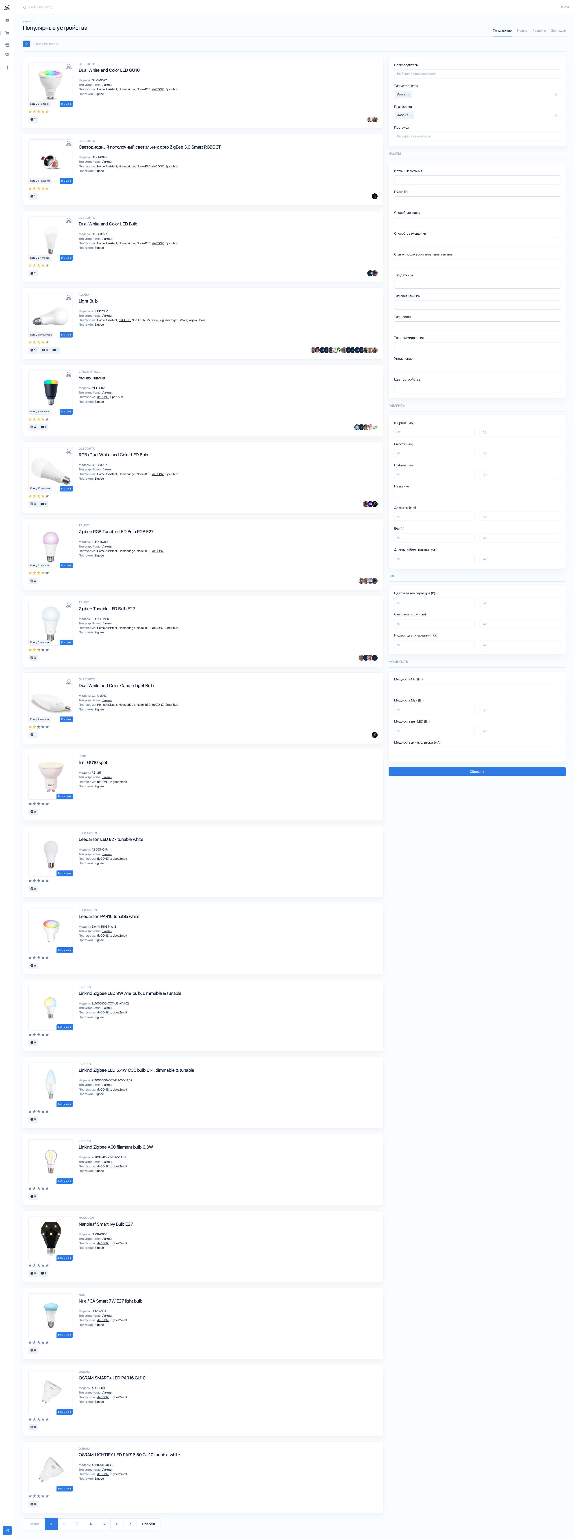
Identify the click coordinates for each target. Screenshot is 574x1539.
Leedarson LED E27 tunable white (111, 839)
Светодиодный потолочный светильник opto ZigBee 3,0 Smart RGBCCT (150, 147)
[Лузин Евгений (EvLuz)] (344, 350)
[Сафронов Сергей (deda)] (370, 350)
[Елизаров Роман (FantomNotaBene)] (313, 350)
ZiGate (183, 320)
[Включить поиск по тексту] (26, 44)
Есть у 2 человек (39, 719)
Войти (564, 7)
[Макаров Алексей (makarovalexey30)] (370, 273)
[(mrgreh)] (348, 350)
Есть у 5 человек (39, 103)
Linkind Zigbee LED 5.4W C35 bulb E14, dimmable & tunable (136, 1070)
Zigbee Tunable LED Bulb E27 (107, 608)
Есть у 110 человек (41, 334)
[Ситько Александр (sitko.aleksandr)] (370, 119)
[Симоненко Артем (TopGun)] (370, 658)
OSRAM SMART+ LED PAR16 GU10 (112, 1378)
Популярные (502, 30)
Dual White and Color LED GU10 (109, 70)
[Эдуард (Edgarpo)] (375, 427)
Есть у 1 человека (40, 180)
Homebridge (127, 89)
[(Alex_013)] (361, 427)
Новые (522, 30)
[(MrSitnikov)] (370, 427)
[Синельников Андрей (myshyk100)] (340, 350)
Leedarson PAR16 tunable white (109, 916)
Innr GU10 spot (93, 762)
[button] (7, 68)
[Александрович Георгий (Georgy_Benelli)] (375, 273)
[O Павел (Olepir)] (370, 504)
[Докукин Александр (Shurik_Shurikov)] (318, 350)
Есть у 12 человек (40, 488)
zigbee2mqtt (168, 320)
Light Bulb (88, 301)
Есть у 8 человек (40, 257)
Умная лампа (92, 378)
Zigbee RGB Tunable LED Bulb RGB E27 (116, 531)
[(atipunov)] (361, 350)
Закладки (558, 30)
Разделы (539, 30)
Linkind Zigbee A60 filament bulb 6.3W (116, 1147)
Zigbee (99, 94)
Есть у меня (64, 796)
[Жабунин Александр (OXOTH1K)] (357, 427)
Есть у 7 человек (39, 565)
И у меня (66, 103)
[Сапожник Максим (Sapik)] (366, 658)
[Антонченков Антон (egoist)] (366, 427)
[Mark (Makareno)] (375, 119)
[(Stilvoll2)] (375, 196)
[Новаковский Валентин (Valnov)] (357, 350)
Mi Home (153, 320)
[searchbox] (296, 44)
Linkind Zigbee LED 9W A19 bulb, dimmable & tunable (130, 993)
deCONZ (158, 89)
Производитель (406, 65)
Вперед (148, 1524)
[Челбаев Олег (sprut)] (366, 350)
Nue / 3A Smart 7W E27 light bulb (110, 1301)
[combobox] (294, 44)
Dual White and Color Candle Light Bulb (116, 685)
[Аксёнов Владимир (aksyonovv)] (335, 350)
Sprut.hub (171, 89)
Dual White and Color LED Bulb (108, 224)
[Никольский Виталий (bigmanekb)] (370, 581)
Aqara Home (196, 320)
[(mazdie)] (322, 350)
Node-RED (144, 89)
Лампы (106, 85)
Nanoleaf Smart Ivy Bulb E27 (106, 1224)
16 (35, 350)
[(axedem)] (375, 658)
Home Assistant (107, 89)
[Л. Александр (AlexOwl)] (375, 504)
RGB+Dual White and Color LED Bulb (113, 454)
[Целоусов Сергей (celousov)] (353, 350)
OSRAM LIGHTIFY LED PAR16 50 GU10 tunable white (129, 1454)
